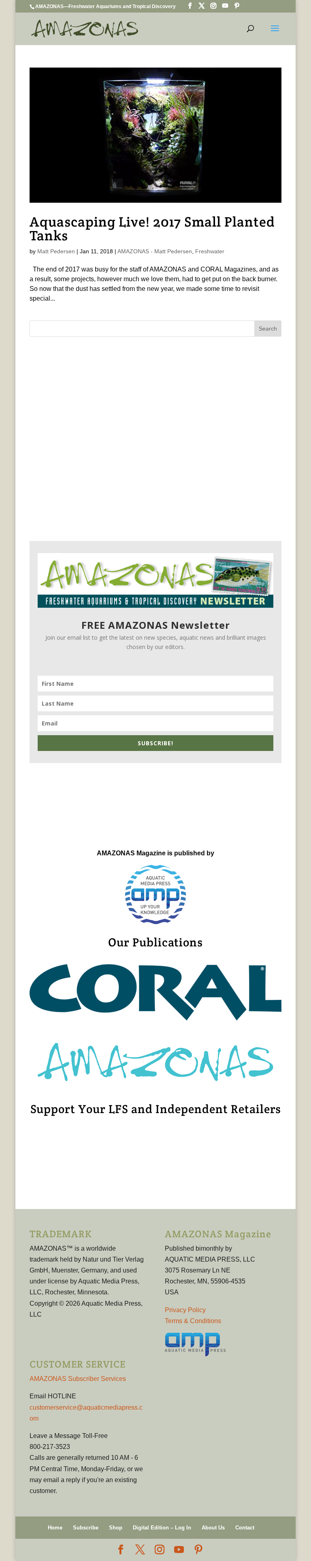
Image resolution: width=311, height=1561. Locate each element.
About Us (213, 1528)
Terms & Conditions (193, 1320)
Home (55, 1528)
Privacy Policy (185, 1309)
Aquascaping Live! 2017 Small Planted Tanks (152, 228)
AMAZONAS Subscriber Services (78, 1378)
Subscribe (85, 1528)
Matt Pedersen (56, 251)
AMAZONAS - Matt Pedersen (154, 251)
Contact (244, 1528)
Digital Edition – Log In (162, 1528)
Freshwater (209, 251)
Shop (115, 1528)
